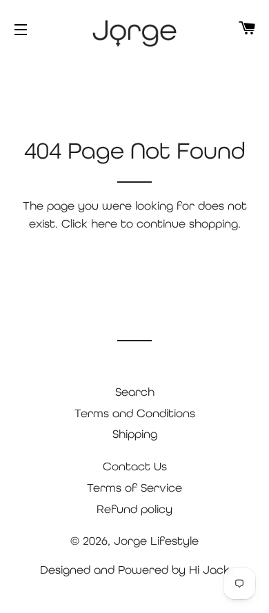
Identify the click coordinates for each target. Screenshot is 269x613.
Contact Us (135, 466)
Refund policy (134, 509)
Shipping (134, 434)
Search (135, 392)
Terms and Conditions (134, 413)
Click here (89, 223)
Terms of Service (134, 487)
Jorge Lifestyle (156, 540)
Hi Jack (209, 569)
